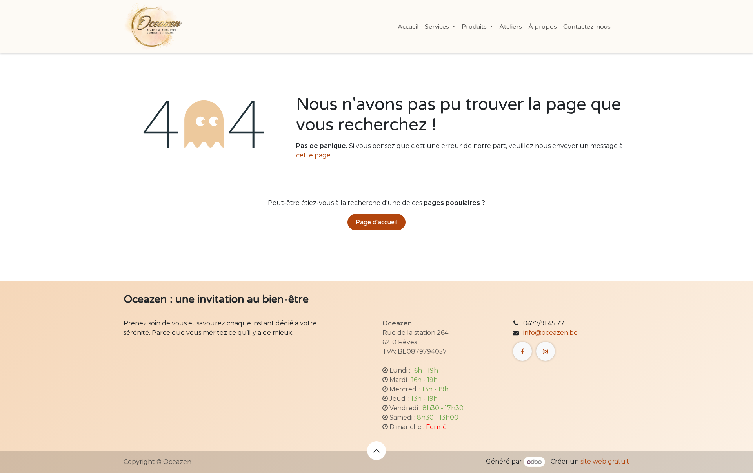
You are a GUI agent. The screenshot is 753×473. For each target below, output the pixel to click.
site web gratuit (604, 462)
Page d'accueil (376, 222)
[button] (376, 450)
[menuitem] (408, 27)
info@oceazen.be (550, 332)
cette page (313, 155)
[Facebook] (522, 351)
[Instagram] (545, 351)
